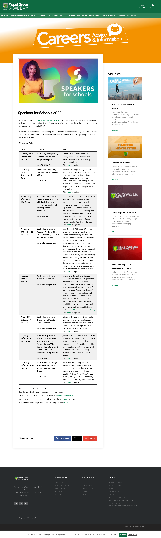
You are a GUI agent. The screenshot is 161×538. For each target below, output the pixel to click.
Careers (121, 15)
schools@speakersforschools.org (81, 310)
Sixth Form (94, 15)
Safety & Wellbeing (78, 15)
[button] (62, 438)
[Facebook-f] (16, 503)
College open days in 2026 (124, 212)
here (69, 165)
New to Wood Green (40, 15)
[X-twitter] (21, 503)
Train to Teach (108, 15)
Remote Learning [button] (19, 15)
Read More (132, 534)
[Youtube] (26, 503)
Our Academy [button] (58, 15)
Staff (152, 8)
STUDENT (142, 8)
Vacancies (132, 15)
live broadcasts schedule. (48, 120)
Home (6, 15)
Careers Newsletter (121, 162)
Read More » (116, 130)
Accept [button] (123, 535)
